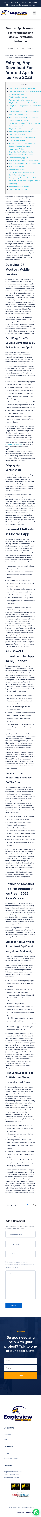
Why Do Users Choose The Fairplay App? (23, 129)
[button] (34, 13)
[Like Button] (28, 1205)
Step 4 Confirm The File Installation (21, 152)
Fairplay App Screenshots (18, 97)
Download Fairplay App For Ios (19, 158)
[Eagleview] (20, 1413)
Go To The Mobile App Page (19, 175)
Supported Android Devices (19, 187)
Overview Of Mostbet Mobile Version (22, 88)
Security (30, 48)
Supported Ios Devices (17, 169)
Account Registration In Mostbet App (22, 132)
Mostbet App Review (16, 166)
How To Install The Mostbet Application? (23, 160)
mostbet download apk (13, 444)
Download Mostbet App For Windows (22, 137)
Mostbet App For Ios (16, 149)
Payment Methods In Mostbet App (21, 100)
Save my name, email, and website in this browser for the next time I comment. (19, 1265)
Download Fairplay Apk (17, 140)
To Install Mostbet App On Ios (19, 146)
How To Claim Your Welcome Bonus (21, 172)
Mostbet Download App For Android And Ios (25, 163)
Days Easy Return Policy (17, 135)
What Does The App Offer (18, 189)
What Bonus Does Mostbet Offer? (21, 155)
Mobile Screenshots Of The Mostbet (22, 143)
